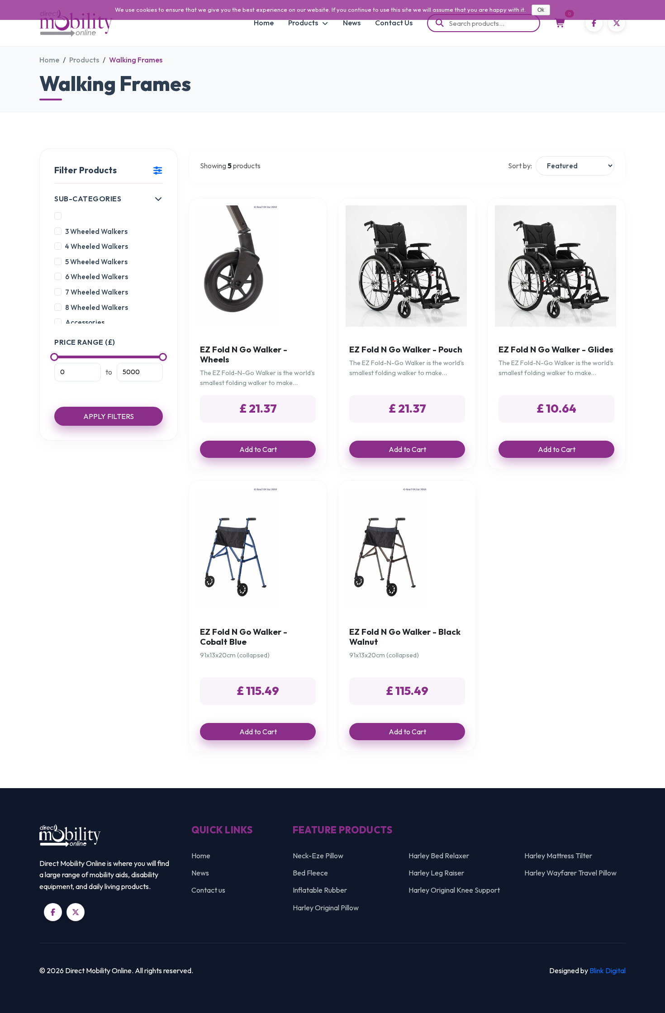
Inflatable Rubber (320, 889)
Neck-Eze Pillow (318, 855)
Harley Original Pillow (326, 907)
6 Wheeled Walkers (96, 276)
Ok (540, 10)
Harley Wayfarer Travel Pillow (570, 872)
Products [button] (303, 22)
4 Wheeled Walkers (96, 246)
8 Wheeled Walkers (96, 307)
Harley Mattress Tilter (558, 855)
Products (84, 59)
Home (264, 22)
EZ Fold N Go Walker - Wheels (243, 354)
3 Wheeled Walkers (96, 231)
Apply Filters (108, 416)
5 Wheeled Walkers (96, 261)
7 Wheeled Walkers (96, 292)
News (352, 22)
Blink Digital (607, 970)
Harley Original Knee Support (454, 889)
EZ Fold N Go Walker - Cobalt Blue (243, 637)
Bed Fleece (310, 872)
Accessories (84, 322)
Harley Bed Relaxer (438, 855)
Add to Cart (258, 449)
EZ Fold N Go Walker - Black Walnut (405, 637)
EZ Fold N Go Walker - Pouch (405, 349)
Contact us (208, 889)
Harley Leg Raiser (436, 872)
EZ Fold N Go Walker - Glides (556, 349)
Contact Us (394, 22)
